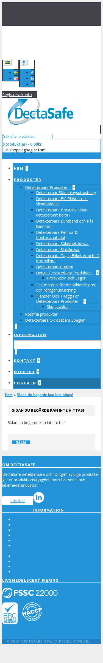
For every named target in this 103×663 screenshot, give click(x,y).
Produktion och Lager (66, 278)
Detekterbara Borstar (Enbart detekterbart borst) (62, 212)
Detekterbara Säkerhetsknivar (62, 243)
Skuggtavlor (57, 306)
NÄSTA (21, 442)
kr (32, 78)
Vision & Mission (28, 524)
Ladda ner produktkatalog (36, 571)
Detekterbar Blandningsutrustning (66, 192)
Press (18, 519)
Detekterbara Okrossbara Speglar (55, 320)
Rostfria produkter (41, 314)
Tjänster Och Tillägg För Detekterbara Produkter (57, 298)
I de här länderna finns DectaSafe (43, 566)
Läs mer (17, 500)
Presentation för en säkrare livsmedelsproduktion (57, 561)
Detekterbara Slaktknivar (58, 249)
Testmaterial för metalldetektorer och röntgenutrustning (66, 287)
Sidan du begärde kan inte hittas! (45, 395)
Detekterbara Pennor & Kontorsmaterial (57, 235)
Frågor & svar (25, 540)
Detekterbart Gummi (54, 266)
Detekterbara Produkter (46, 187)
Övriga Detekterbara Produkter (64, 272)
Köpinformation (27, 530)
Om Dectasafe (26, 535)
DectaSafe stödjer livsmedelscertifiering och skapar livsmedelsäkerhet (52, 548)
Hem (9, 395)
